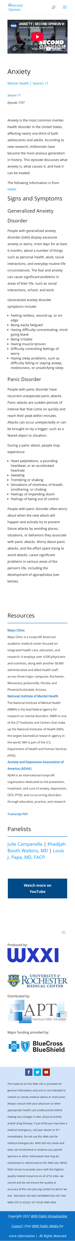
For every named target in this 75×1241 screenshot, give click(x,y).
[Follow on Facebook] (28, 1072)
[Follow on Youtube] (46, 1072)
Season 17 (40, 83)
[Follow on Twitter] (37, 1072)
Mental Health (18, 83)
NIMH (11, 189)
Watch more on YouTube (37, 888)
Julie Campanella (24, 844)
